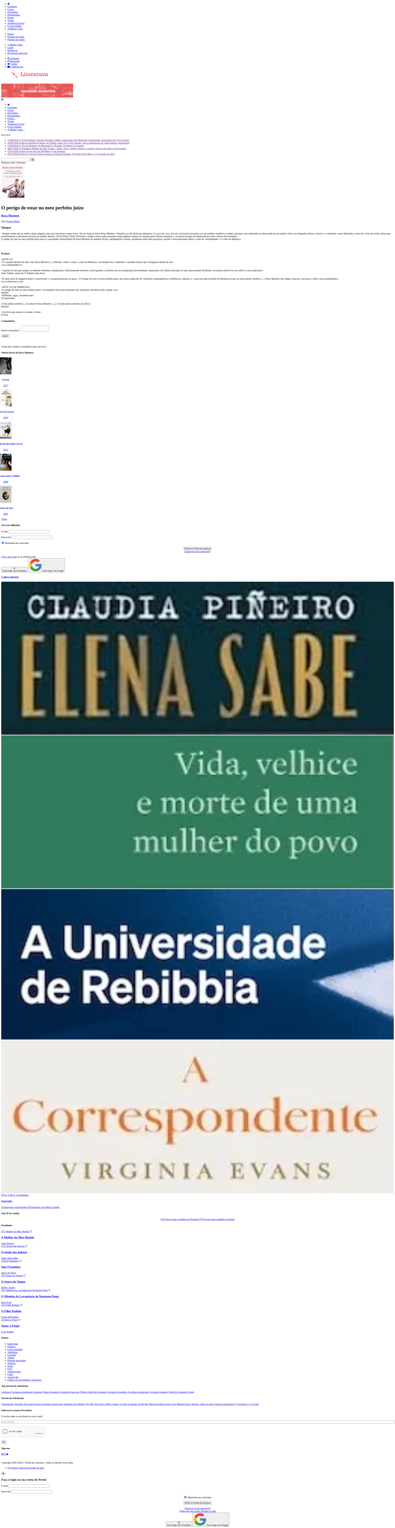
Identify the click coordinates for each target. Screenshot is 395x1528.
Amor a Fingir (10, 1325)
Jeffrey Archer (8, 1287)
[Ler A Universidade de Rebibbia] (197, 1038)
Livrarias (11, 1355)
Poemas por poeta (16, 39)
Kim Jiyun (6, 1302)
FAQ (9, 1369)
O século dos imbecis (14, 1252)
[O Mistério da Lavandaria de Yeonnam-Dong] (26, 1290)
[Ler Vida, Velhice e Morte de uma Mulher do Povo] (197, 887)
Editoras (11, 1346)
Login (10, 47)
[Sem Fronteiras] (11, 1261)
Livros (10, 9)
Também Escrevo (15, 23)
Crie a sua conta (9, 556)
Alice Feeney (7, 1243)
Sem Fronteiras (11, 1266)
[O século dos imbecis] (14, 1246)
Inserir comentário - (11, 330)
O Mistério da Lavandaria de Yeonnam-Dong (30, 1296)
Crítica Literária (10, 577)
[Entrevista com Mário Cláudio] (43, 1207)
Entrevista (6, 1201)
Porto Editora (13, 221)
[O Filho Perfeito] (12, 1305)
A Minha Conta (15, 28)
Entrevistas (12, 1344)
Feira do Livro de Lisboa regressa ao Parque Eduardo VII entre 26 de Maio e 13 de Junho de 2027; (61, 154)
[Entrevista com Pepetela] (14, 1207)
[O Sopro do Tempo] (13, 1275)
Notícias (11, 1363)
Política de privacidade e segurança (24, 1380)
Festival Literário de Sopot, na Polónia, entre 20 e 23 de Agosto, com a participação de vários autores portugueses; (68, 143)
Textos (10, 20)
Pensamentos (13, 15)
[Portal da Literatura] (24, 77)
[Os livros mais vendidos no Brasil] (217, 1219)
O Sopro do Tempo (13, 1281)
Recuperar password (17, 53)
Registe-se (12, 50)
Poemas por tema (15, 36)
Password (6, 537)
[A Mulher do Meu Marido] (16, 1231)
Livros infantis (14, 26)
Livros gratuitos (15, 1349)
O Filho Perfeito (11, 1311)
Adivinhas (12, 1352)
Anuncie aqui (14, 1371)
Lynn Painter (7, 1332)
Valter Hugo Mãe (9, 1258)
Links (10, 1374)
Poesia (10, 17)
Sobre (10, 1366)
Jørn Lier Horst (8, 1273)
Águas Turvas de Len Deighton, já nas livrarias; (36, 151)
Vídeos (10, 1357)
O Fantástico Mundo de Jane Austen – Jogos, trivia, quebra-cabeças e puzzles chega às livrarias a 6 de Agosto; (66, 148)
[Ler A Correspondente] (197, 1192)
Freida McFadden (10, 1317)
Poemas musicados (16, 1360)
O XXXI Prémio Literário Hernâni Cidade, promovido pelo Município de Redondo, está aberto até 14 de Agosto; (68, 140)
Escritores (12, 6)
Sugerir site (12, 1377)
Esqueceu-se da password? (198, 551)
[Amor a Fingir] (11, 1319)
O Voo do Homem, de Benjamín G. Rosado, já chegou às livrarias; (45, 145)
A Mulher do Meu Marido (17, 1237)
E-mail (4, 531)
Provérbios (12, 12)
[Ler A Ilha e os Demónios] (15, 1195)
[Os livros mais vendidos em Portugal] (180, 1219)
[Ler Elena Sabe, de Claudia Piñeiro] (197, 734)
